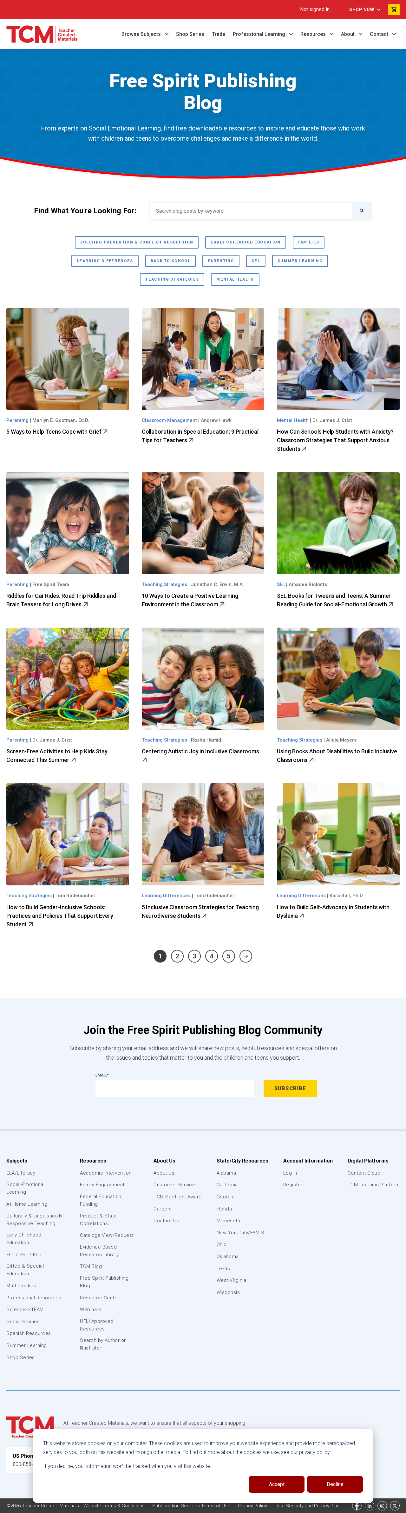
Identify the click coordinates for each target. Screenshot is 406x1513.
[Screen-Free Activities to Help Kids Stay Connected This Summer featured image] (67, 679)
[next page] (245, 956)
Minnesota (228, 1220)
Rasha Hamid (206, 740)
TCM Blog (91, 1266)
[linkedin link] (369, 1505)
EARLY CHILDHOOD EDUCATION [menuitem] (245, 242)
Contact (380, 34)
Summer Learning (26, 1345)
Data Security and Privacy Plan (307, 1506)
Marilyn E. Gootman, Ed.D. (60, 420)
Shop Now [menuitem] (361, 9)
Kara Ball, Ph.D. (347, 895)
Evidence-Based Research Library (99, 1250)
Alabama (226, 1173)
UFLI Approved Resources (97, 1325)
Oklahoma (228, 1256)
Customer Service (174, 1185)
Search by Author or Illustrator (103, 1344)
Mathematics (21, 1286)
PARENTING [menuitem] (221, 261)
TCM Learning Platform (374, 1185)
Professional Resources (33, 1298)
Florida (224, 1209)
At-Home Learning (26, 1204)
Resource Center (99, 1298)
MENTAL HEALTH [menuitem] (235, 279)
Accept (277, 1484)
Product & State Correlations (98, 1219)
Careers (163, 1209)
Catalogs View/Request (107, 1235)
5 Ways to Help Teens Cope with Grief (54, 431)
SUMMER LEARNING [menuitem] (300, 261)
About (348, 34)
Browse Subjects (141, 34)
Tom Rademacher (75, 895)
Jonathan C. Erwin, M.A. (217, 584)
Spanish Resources (28, 1333)
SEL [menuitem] (256, 261)
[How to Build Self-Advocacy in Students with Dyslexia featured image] (338, 834)
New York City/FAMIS (240, 1233)
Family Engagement (102, 1185)
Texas (223, 1268)
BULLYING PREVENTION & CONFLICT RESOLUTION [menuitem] (136, 242)
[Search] (361, 211)
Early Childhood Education (24, 1238)
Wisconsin (228, 1292)
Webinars (90, 1309)
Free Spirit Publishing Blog (104, 1282)
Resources (313, 34)
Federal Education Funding (100, 1200)
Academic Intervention (106, 1173)
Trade (218, 34)
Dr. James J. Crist (332, 420)
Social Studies (23, 1321)
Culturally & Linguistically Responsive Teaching (34, 1219)
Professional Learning (259, 34)
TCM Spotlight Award (178, 1197)
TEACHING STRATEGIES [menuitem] (172, 279)
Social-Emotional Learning (25, 1188)
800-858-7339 (28, 1464)
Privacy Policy (253, 1506)
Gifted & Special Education (25, 1269)
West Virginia (231, 1280)
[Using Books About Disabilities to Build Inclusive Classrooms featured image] (338, 679)
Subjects (16, 1161)
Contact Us (166, 1220)
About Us (164, 1161)
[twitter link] (395, 1505)
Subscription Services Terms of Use (192, 1506)
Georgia (226, 1197)
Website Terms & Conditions (114, 1506)
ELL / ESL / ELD (24, 1254)
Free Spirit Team (50, 584)
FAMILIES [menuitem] (308, 242)
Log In (290, 1173)
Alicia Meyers (341, 740)
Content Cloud (364, 1173)
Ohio (222, 1244)
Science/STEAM (25, 1309)
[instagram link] (382, 1505)
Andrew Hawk (216, 420)
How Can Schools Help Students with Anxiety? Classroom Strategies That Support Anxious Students (335, 440)
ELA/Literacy (20, 1173)
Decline (335, 1484)
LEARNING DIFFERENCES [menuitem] (105, 261)
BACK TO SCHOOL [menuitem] (171, 261)
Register (293, 1185)
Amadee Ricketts (308, 584)
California (227, 1185)
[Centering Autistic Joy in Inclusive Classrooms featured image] (203, 679)
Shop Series (190, 34)
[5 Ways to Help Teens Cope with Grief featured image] (67, 359)
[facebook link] (357, 1505)
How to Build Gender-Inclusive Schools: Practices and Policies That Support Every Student (59, 916)
